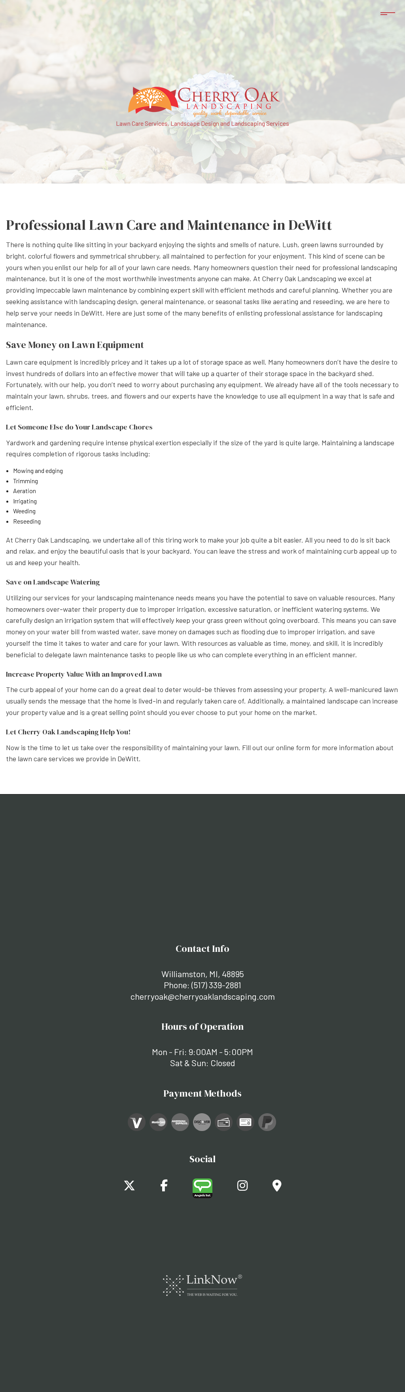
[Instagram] (242, 1187)
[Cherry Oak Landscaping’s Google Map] (277, 1187)
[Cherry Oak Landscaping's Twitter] (129, 1187)
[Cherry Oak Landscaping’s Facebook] (164, 1187)
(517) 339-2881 (216, 985)
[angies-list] (202, 1187)
